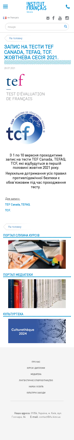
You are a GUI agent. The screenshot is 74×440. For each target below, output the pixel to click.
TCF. (8, 210)
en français (13, 17)
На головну (15, 38)
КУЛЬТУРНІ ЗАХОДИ (36, 392)
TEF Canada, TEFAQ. (17, 204)
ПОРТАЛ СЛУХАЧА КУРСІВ (21, 235)
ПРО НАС (36, 361)
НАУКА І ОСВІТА (36, 386)
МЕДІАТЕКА (36, 374)
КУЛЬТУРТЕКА (13, 314)
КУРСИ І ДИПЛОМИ (36, 368)
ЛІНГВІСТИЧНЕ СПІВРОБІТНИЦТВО (36, 380)
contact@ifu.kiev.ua (49, 416)
